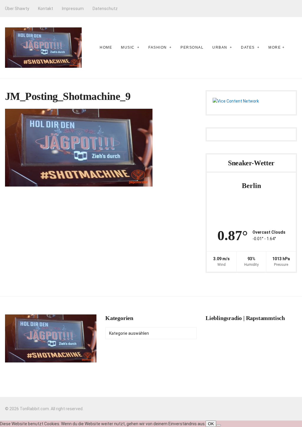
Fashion (157, 47)
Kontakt (45, 8)
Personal (191, 47)
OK (211, 423)
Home (106, 47)
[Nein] (218, 425)
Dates (248, 47)
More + (276, 47)
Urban (219, 47)
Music (128, 47)
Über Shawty (17, 8)
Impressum (73, 8)
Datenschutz (105, 8)
